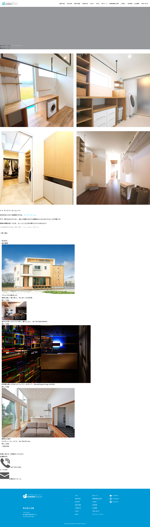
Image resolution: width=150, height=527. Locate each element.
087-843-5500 (16, 467)
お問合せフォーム (15, 479)
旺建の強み (62, 3)
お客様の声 (85, 3)
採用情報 (130, 3)
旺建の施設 (77, 3)
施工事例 (69, 3)
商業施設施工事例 (114, 3)
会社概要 (136, 3)
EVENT (92, 3)
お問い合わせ (144, 3)
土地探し (123, 3)
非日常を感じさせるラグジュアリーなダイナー (28, 384)
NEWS (97, 3)
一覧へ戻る (4, 233)
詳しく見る (5, 300)
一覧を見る (5, 446)
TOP (76, 495)
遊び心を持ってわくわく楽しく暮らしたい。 (24, 321)
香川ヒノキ (104, 3)
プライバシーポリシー (98, 514)
